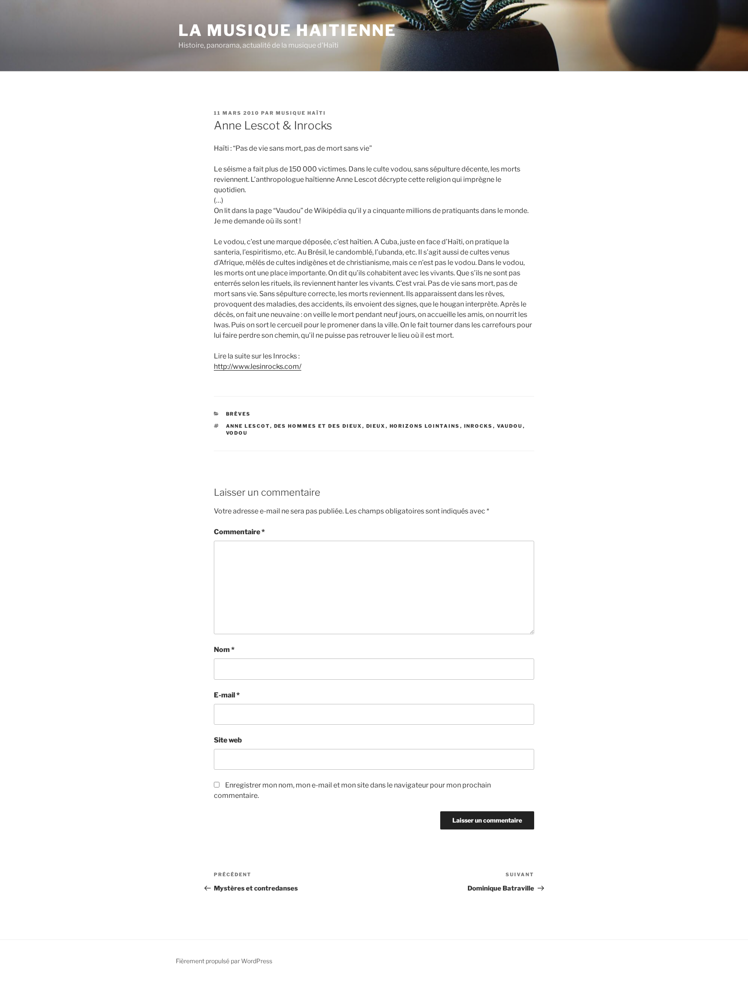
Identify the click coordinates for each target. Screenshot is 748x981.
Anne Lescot (248, 426)
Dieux (376, 426)
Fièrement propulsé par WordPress (224, 961)
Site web (228, 740)
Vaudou (510, 426)
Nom (224, 649)
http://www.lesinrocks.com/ (257, 366)
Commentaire (239, 532)
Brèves (238, 414)
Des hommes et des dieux (318, 426)
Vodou (237, 433)
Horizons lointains (425, 426)
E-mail (227, 695)
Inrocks (478, 426)
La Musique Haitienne (287, 30)
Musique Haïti (301, 113)
